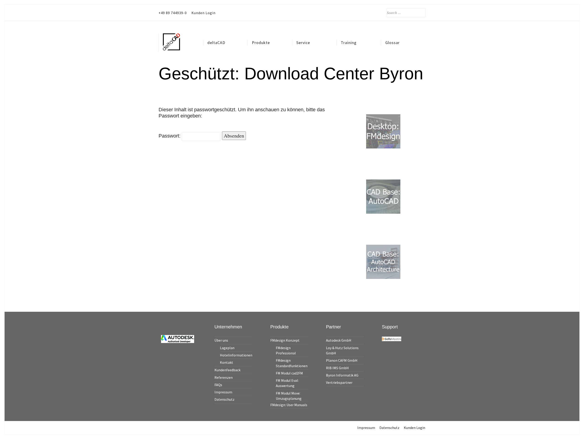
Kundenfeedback (227, 370)
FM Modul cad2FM (289, 373)
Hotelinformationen (236, 355)
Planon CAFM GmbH (341, 360)
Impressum (223, 392)
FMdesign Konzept (285, 340)
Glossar (392, 42)
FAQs (218, 384)
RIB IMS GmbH (337, 368)
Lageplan (227, 347)
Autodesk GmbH (338, 340)
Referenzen (223, 377)
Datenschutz (224, 399)
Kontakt (226, 362)
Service (303, 42)
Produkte (261, 42)
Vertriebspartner (339, 382)
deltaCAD (216, 42)
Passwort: (170, 136)
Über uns (221, 340)
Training (349, 42)
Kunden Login (203, 12)
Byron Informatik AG (342, 375)
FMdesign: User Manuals (288, 405)
